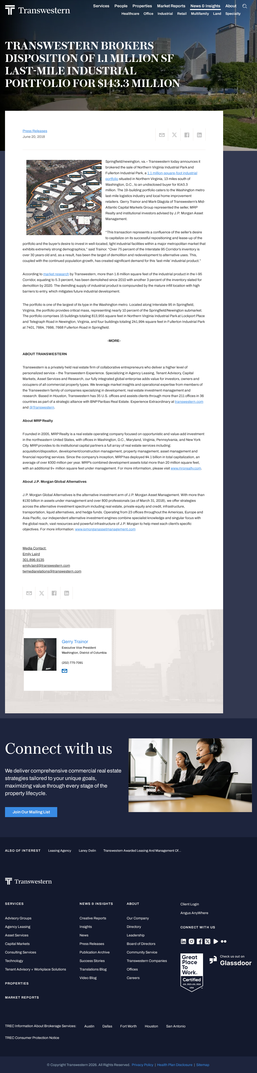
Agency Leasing (17, 927)
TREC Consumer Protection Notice (32, 1038)
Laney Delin (87, 850)
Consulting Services (20, 952)
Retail (182, 14)
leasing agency (59, 850)
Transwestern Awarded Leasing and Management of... (142, 850)
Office (148, 14)
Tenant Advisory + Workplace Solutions (35, 969)
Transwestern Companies (147, 961)
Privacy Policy (142, 1065)
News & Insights (205, 6)
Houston (151, 1026)
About (230, 6)
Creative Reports (93, 918)
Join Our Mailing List (31, 812)
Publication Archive (95, 952)
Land (217, 14)
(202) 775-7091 (72, 662)
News (84, 935)
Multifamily (200, 14)
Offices (132, 969)
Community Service (142, 952)
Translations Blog (93, 969)
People (120, 6)
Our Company (138, 918)
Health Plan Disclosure (174, 1065)
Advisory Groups (18, 918)
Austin (89, 1026)
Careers (133, 978)
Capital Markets (17, 944)
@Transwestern (41, 407)
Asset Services (16, 935)
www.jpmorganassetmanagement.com (105, 529)
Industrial (165, 14)
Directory (134, 927)
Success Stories (92, 961)
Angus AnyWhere (194, 913)
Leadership (136, 935)
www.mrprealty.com (186, 468)
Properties (142, 6)
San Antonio (175, 1026)
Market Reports (171, 6)
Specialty (232, 14)
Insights (86, 927)
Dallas (107, 1026)
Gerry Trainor (75, 641)
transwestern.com (189, 402)
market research (56, 274)
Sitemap (202, 1065)
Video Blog (88, 978)
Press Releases (35, 131)
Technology (14, 961)
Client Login (189, 904)
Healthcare (130, 14)
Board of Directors (141, 944)
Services (101, 6)
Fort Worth (128, 1026)
